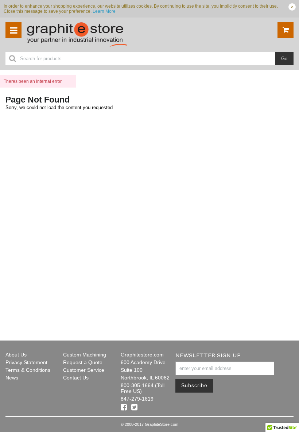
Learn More (104, 11)
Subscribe (194, 385)
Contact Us (76, 378)
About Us (16, 355)
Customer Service (83, 370)
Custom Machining (84, 355)
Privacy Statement (26, 362)
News (11, 378)
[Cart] (285, 30)
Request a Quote (82, 362)
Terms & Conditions (27, 370)
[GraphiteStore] (91, 35)
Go (284, 58)
